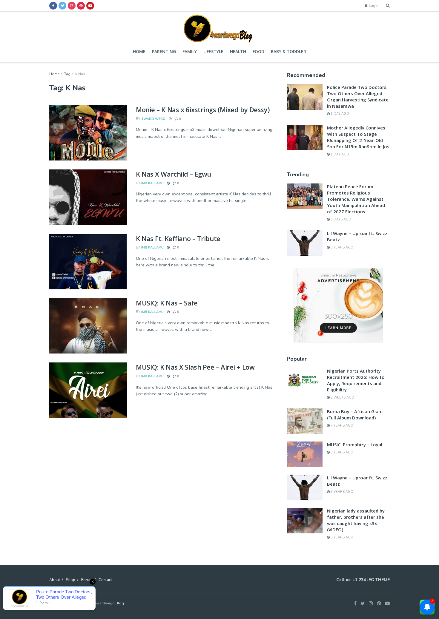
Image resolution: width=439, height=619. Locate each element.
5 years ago (341, 537)
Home (139, 51)
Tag (67, 74)
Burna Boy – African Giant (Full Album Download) (355, 414)
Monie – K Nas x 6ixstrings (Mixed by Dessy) (202, 109)
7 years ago (341, 425)
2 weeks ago (342, 397)
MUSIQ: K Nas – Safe (167, 302)
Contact (105, 580)
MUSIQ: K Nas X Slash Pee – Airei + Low (195, 366)
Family (189, 51)
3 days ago (340, 219)
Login (373, 5)
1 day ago (339, 114)
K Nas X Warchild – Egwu (173, 173)
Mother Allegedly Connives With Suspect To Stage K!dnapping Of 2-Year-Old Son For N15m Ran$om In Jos (358, 137)
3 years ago (341, 247)
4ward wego (153, 119)
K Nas (80, 74)
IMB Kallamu (152, 183)
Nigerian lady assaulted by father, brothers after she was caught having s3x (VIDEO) (356, 520)
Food (258, 51)
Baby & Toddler (288, 51)
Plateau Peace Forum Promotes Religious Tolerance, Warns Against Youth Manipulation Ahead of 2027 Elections (356, 198)
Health (238, 51)
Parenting (164, 51)
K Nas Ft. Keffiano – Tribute (178, 238)
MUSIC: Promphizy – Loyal (354, 444)
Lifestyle (213, 51)
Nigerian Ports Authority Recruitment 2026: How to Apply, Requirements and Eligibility (356, 380)
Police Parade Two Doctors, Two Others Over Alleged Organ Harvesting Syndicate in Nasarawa (358, 96)
